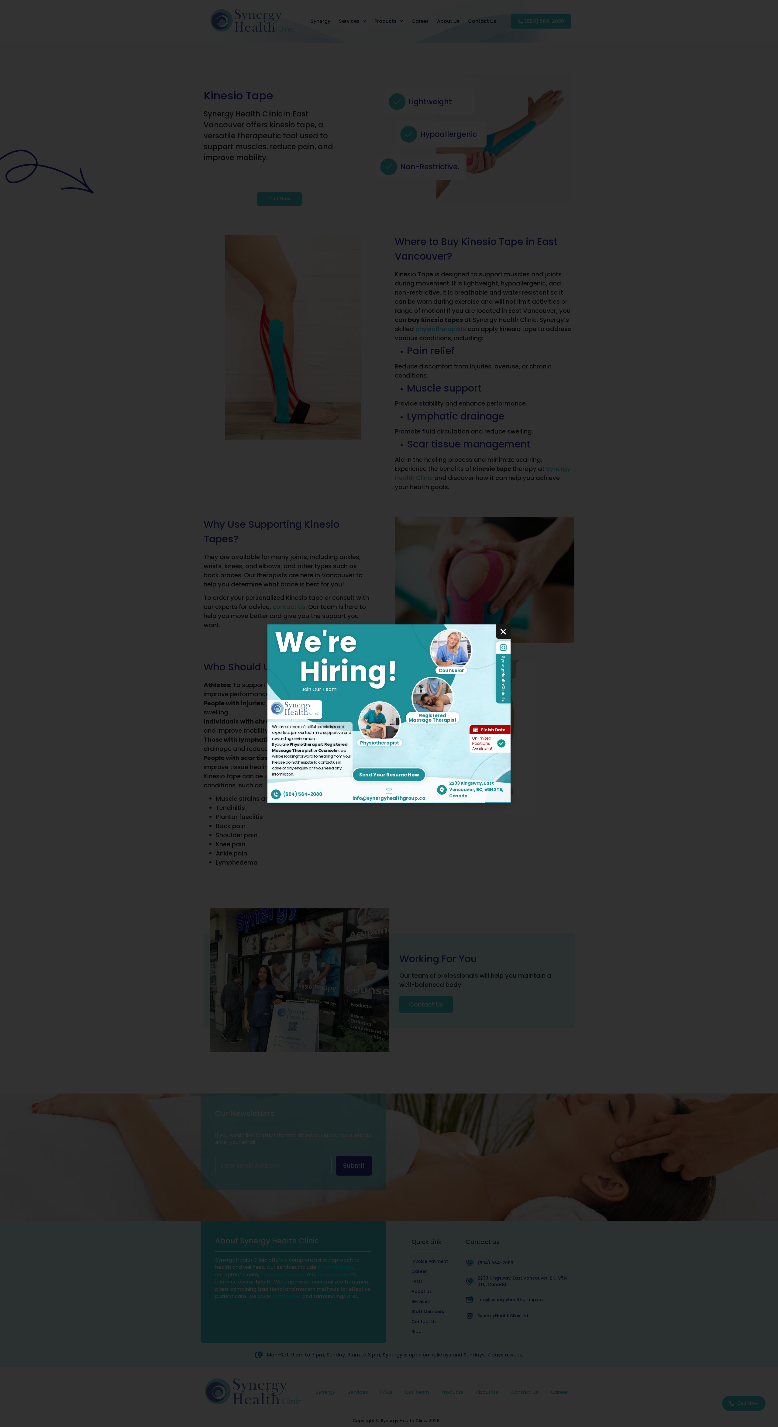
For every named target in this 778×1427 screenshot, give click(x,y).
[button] (503, 631)
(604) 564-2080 (302, 794)
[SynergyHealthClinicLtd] (503, 647)
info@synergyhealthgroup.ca (389, 798)
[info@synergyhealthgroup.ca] (389, 791)
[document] (389, 713)
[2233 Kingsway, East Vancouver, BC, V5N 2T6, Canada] (442, 790)
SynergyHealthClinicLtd (503, 679)
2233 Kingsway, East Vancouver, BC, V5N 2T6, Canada (476, 789)
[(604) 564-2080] (276, 794)
